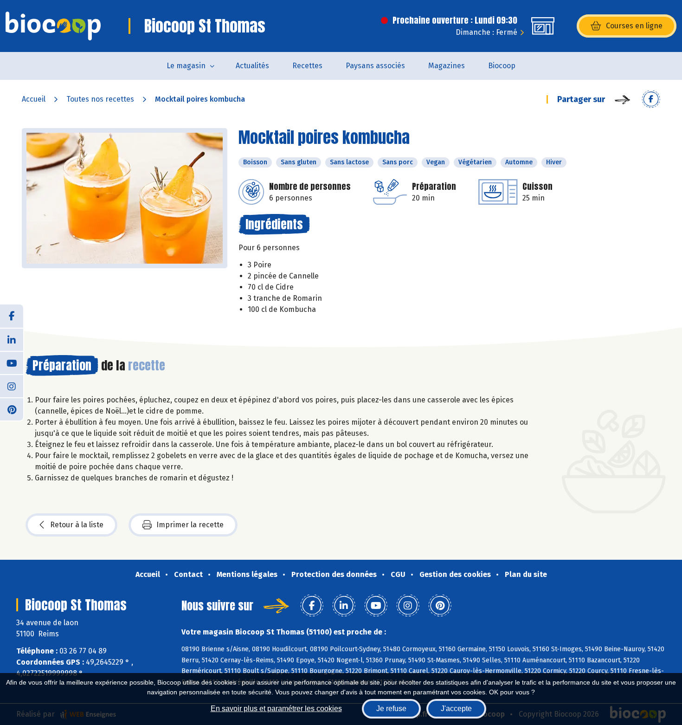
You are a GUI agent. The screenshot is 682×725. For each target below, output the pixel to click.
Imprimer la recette (190, 524)
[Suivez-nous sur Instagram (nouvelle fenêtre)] (11, 385)
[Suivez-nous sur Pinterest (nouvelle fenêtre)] (11, 409)
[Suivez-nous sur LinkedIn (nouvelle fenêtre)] (11, 339)
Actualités (252, 65)
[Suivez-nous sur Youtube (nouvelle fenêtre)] (11, 362)
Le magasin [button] (186, 65)
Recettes (307, 65)
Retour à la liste (76, 524)
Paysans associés (375, 65)
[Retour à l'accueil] (53, 26)
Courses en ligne (634, 25)
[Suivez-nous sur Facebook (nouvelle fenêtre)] (11, 316)
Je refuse (391, 708)
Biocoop (501, 65)
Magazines (446, 65)
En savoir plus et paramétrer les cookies (276, 708)
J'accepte (456, 708)
